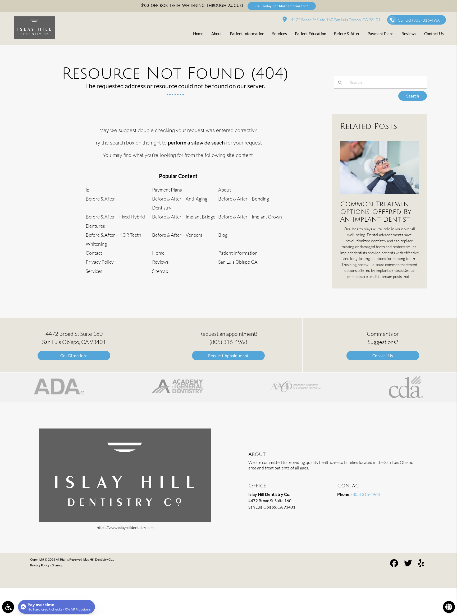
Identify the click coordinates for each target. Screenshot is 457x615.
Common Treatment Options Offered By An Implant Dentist (376, 211)
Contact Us (382, 355)
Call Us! (419, 20)
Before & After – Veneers (177, 235)
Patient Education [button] (310, 33)
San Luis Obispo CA (238, 262)
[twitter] (408, 564)
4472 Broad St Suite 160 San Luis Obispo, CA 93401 (335, 19)
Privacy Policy (100, 262)
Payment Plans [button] (381, 33)
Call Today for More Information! (281, 6)
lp (87, 190)
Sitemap (160, 271)
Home (158, 253)
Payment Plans (167, 190)
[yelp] (421, 564)
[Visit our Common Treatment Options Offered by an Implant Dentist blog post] (379, 195)
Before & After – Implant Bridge (183, 217)
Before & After (100, 199)
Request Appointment (228, 355)
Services (94, 271)
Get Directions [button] (74, 355)
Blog (222, 235)
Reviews (160, 262)
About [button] (216, 33)
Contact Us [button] (434, 33)
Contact (94, 253)
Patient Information (238, 253)
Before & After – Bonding (243, 199)
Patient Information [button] (247, 33)
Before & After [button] (347, 33)
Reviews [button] (408, 33)
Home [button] (198, 33)
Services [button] (279, 33)
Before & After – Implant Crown (250, 217)
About (224, 190)
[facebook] (394, 564)
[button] (59, 387)
